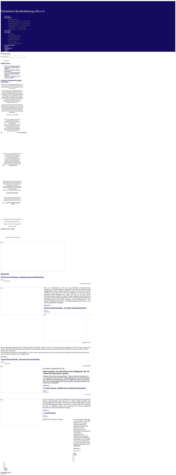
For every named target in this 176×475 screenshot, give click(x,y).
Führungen (7, 30)
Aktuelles (11, 34)
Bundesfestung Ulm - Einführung (19, 21)
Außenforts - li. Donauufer (17, 27)
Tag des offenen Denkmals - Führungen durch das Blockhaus (20, 359)
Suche (6, 6)
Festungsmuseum (14, 38)
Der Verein (7, 32)
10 (5, 467)
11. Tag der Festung (49, 413)
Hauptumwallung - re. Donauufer (19, 23)
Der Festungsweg (9, 45)
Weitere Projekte (14, 39)
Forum (6, 46)
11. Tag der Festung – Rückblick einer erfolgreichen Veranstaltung (64, 388)
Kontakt (6, 49)
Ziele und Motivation (15, 43)
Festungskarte (13, 19)
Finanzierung (12, 41)
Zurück (75, 454)
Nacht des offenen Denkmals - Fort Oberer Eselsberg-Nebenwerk (65, 308)
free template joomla (6, 472)
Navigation (3, 13)
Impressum (7, 8)
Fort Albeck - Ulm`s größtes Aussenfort (12, 77)
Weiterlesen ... (47, 305)
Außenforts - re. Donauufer (17, 29)
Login (5, 5)
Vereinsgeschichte (14, 36)
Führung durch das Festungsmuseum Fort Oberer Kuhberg (12, 67)
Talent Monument (70, 378)
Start (75, 453)
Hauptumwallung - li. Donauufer (19, 25)
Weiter (6, 468)
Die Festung (7, 17)
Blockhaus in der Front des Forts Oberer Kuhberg (71, 381)
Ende (5, 470)
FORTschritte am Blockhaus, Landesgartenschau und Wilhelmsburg (22, 277)
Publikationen (8, 48)
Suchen (3, 56)
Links (5, 51)
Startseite (7, 16)
